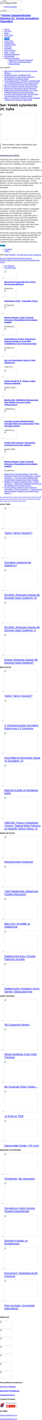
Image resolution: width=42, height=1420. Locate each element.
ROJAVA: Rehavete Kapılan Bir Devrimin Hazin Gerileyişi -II (22, 629)
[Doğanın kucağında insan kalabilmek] (6, 1336)
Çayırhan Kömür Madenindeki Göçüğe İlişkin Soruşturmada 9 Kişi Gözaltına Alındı (21, 95)
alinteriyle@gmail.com (8, 1419)
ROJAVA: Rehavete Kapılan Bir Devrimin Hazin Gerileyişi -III (22, 596)
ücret (27, 499)
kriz (25, 499)
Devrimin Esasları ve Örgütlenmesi (16, 1242)
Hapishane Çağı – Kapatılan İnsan (17, 75)
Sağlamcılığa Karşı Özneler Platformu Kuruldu (20, 958)
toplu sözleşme (22, 501)
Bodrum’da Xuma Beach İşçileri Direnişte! (20, 88)
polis (37, 497)
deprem (9, 501)
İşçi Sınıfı (7, 31)
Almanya (2, 499)
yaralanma (37, 255)
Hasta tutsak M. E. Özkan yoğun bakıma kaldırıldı (20, 382)
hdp (27, 497)
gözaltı (23, 497)
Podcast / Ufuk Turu (11, 58)
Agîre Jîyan (8, 35)
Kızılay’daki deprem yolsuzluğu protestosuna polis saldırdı (19, 444)
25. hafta (20, 255)
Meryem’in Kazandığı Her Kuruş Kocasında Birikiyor (20, 283)
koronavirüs (15, 501)
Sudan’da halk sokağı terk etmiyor (16, 258)
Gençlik (7, 37)
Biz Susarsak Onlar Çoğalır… (21, 1086)
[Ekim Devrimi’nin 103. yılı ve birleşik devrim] (6, 1361)
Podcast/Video (14, 64)
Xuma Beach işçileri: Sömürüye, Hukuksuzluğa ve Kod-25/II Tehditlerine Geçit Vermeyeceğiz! (22, 82)
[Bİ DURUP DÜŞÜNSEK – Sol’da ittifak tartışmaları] (6, 1328)
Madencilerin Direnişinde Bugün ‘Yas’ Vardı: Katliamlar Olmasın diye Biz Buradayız (21, 91)
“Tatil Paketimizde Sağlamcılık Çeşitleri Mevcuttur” (21, 893)
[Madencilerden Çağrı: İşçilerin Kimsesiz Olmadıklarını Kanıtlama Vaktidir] (10, 458)
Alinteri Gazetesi (10, 7)
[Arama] (1, 1)
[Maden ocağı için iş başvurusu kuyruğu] (6, 1370)
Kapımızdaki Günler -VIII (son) (21, 1145)
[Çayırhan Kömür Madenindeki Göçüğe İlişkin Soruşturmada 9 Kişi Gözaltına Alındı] (10, 417)
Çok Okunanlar (10, 268)
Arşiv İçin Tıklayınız (8, 1387)
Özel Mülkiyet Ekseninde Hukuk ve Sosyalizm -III (22, 759)
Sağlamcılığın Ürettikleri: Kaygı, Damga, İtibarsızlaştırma (22, 990)
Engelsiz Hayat (10, 45)
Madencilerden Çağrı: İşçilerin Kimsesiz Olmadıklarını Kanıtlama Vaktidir (19, 78)
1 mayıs (7, 499)
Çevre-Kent (8, 41)
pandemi (38, 499)
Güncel (7, 29)
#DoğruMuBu (9, 56)
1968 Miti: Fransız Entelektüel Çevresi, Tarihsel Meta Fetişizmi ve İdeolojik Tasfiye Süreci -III (22, 825)
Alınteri (34, 497)
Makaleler (8, 49)
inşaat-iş (15, 497)
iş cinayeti (14, 499)
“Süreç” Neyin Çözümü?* (18, 532)
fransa (26, 255)
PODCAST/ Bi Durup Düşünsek (21, 60)
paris (31, 255)
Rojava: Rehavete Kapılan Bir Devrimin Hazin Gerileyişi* (21, 661)
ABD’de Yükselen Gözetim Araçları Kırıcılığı (21, 86)
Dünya (6, 39)
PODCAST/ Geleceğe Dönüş (20, 62)
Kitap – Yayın (9, 52)
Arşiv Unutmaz (10, 50)
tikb (34, 499)
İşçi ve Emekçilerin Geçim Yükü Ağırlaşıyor (20, 85)
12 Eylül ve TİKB (13, 1116)
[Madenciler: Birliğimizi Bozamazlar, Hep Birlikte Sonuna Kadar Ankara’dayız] (10, 396)
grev (1, 497)
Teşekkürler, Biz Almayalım (19, 1178)
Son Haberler (9, 266)
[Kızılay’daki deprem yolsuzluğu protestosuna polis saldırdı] (10, 438)
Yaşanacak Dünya (7, 497)
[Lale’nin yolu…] (6, 1378)
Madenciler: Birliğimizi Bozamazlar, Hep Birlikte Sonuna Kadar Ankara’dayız (21, 402)
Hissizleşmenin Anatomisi (18, 861)
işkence (31, 499)
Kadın (6, 33)
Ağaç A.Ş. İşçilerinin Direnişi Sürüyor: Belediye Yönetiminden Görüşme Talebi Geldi (22, 99)
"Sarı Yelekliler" (10, 255)
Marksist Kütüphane (11, 54)
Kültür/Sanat (9, 43)
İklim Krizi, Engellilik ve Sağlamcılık (17, 925)
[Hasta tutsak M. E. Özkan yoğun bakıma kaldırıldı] (10, 377)
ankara (30, 497)
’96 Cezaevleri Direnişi (17, 1024)
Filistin (5, 501)
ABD (40, 497)
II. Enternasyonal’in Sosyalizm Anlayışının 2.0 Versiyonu (21, 727)
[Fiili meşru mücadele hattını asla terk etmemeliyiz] (6, 1353)
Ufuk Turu (8, 47)
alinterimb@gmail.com (8, 1415)
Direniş (19, 497)
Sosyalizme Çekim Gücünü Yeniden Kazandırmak (19, 1210)
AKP (11, 499)
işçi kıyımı (20, 499)
